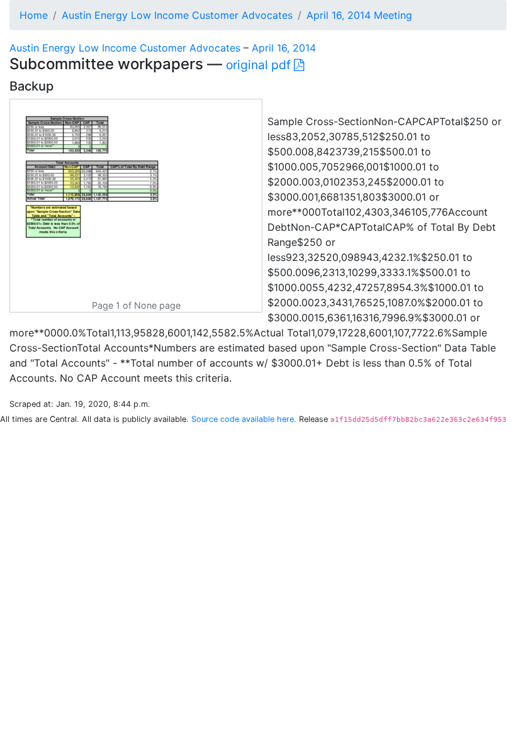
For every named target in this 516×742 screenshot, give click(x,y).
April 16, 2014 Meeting (359, 15)
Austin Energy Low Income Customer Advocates (177, 15)
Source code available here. (243, 419)
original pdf (260, 64)
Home (34, 15)
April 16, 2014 (284, 48)
